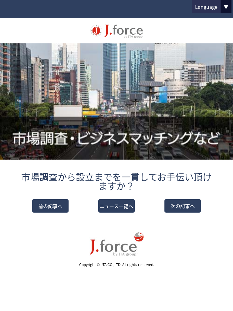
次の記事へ (183, 206)
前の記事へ (50, 206)
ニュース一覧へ (116, 206)
